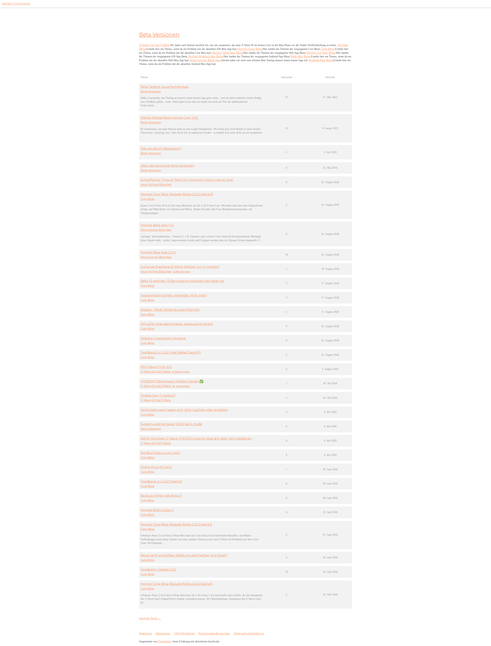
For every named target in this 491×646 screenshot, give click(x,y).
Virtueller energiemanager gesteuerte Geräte (177, 324)
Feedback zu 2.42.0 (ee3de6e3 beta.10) (171, 352)
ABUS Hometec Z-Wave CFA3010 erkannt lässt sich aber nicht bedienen (196, 438)
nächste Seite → (150, 618)
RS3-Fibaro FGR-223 (156, 367)
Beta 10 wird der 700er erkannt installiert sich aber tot (182, 281)
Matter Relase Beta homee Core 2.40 (169, 118)
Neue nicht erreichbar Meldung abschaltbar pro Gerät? (184, 555)
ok (173, 386)
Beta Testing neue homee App (165, 87)
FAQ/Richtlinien (184, 633)
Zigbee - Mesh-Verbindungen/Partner (170, 310)
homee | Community (16, 3)
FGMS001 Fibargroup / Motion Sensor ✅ (172, 381)
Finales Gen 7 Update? (158, 395)
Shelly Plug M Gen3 (156, 467)
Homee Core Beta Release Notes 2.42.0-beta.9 (176, 524)
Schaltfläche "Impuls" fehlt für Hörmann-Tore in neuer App (187, 180)
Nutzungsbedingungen (214, 633)
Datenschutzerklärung (249, 633)
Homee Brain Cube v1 (157, 510)
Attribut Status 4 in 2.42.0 (160, 453)
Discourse (164, 641)
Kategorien (163, 633)
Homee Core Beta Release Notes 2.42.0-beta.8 (176, 584)
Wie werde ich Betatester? (161, 148)
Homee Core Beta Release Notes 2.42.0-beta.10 (177, 194)
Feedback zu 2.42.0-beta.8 (161, 481)
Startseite (145, 633)
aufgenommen (181, 271)
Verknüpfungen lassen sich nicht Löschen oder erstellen (184, 410)
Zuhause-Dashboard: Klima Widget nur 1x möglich (180, 267)
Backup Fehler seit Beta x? (161, 495)
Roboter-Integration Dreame (163, 338)
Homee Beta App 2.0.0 (158, 252)
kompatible (182, 386)
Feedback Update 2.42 (158, 569)
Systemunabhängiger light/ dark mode (171, 424)
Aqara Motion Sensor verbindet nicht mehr (174, 295)
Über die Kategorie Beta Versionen (167, 165)
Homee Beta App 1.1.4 (157, 225)
